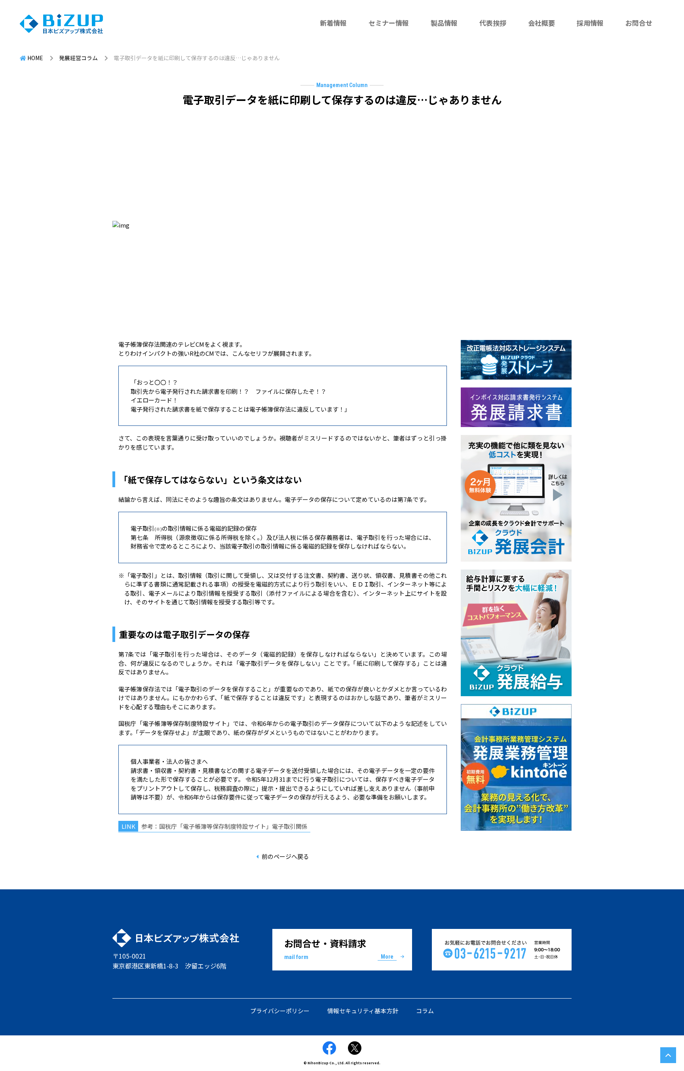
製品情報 (444, 23)
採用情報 (590, 23)
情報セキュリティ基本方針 (362, 1010)
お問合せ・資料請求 (338, 948)
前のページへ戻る (285, 856)
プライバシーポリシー (280, 1010)
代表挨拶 (492, 23)
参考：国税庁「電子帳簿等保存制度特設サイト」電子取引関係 (224, 826)
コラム (425, 1010)
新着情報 (333, 23)
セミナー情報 (389, 23)
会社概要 (541, 23)
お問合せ (638, 23)
